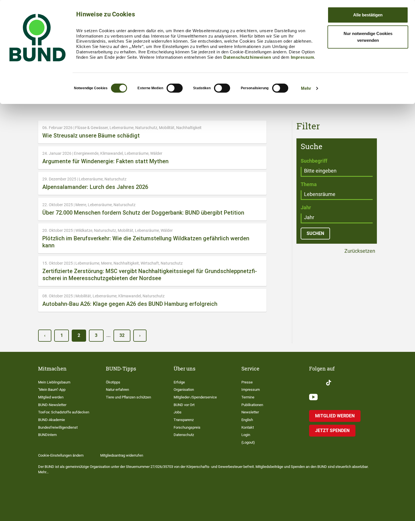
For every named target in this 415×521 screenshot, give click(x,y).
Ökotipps (113, 382)
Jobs (178, 412)
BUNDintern (47, 435)
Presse (247, 382)
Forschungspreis (187, 427)
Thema (309, 184)
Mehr (306, 88)
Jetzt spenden (332, 430)
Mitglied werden (51, 397)
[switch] (175, 88)
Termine (247, 397)
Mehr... (43, 472)
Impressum (302, 57)
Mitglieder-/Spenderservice (195, 397)
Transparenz (184, 420)
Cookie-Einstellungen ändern (61, 455)
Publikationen (252, 405)
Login (245, 435)
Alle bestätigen (368, 14)
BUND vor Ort (184, 405)
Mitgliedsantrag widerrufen (121, 455)
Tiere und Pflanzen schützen (128, 397)
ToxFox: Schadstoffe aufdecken (63, 412)
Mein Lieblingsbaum (54, 382)
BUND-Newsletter (52, 405)
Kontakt (247, 427)
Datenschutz (184, 435)
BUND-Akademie (51, 420)
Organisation (184, 389)
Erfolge (179, 382)
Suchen (315, 233)
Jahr (306, 207)
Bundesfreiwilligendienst (58, 427)
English (247, 420)
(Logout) (248, 442)
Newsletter (250, 412)
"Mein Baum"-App (51, 389)
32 (121, 335)
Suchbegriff (314, 161)
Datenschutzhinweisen (247, 57)
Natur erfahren (117, 389)
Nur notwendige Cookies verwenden (368, 37)
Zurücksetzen (359, 251)
